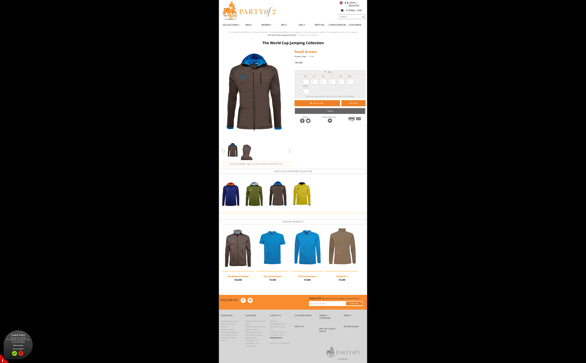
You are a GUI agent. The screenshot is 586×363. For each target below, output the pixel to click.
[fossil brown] (233, 150)
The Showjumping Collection (278, 32)
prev (285, 177)
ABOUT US (299, 326)
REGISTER (354, 6)
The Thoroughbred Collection (239, 32)
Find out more (18, 345)
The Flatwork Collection (259, 32)
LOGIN (352, 3)
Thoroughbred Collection (230, 321)
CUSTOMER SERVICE (303, 315)
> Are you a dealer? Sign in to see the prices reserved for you (256, 163)
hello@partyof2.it (276, 338)
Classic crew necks (252, 329)
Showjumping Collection (229, 335)
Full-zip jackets (250, 346)
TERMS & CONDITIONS (324, 316)
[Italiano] (346, 2)
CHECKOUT (353, 103)
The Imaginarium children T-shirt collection (342, 32)
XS (305, 76)
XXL (350, 76)
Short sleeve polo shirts (253, 335)
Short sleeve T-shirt (252, 343)
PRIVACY (347, 315)
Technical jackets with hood (255, 326)
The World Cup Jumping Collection (282, 35)
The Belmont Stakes (238, 276)
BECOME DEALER (351, 326)
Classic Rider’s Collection (229, 332)
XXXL (305, 86)
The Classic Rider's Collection (307, 35)
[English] (341, 2)
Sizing (330, 111)
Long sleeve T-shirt (252, 340)
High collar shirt (251, 337)
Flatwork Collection (227, 329)
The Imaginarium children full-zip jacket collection (308, 32)
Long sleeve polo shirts (253, 332)
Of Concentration (273, 276)
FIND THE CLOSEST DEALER (327, 330)
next (295, 177)
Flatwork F (342, 276)
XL (341, 76)
